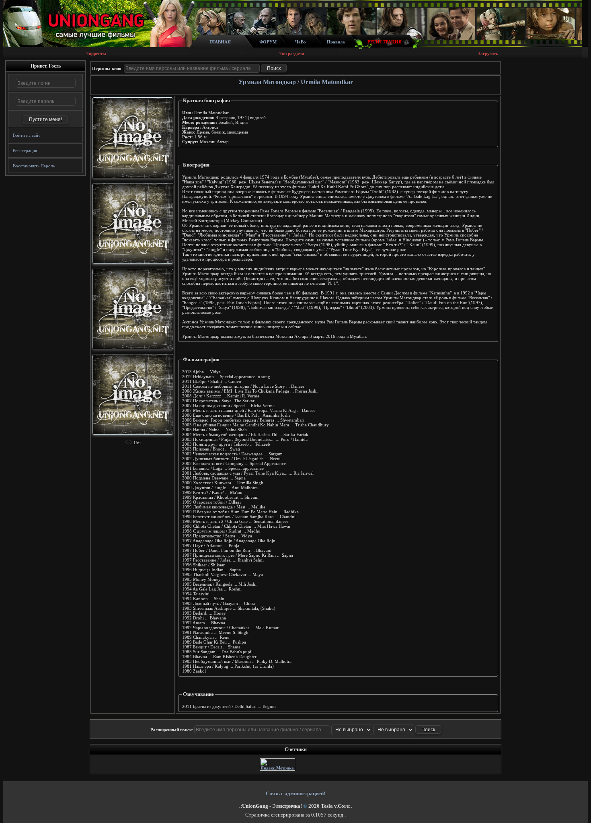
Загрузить (488, 53)
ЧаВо (300, 41)
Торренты (96, 53)
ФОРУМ (268, 41)
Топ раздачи (291, 53)
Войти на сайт (26, 135)
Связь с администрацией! (295, 793)
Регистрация (25, 150)
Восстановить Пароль (34, 165)
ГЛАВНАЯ (220, 41)
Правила (336, 41)
